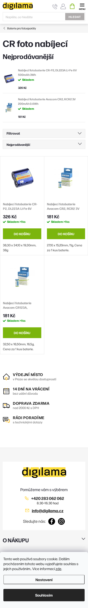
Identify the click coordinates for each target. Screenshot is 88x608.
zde (58, 568)
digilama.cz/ (61, 521)
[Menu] (82, 6)
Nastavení (44, 579)
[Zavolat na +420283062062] (55, 6)
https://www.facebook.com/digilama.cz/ (51, 521)
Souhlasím (44, 595)
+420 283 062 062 (47, 498)
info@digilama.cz (47, 510)
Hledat (75, 17)
